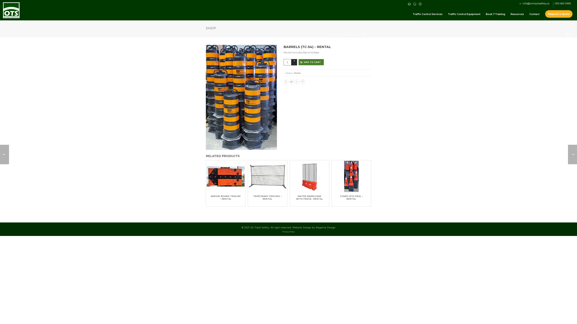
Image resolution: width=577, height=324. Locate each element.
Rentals (297, 73)
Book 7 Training (495, 14)
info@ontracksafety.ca (535, 3)
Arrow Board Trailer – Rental (226, 197)
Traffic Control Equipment (464, 14)
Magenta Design (326, 227)
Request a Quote (559, 14)
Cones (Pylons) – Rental (351, 197)
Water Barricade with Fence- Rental (309, 197)
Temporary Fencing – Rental (267, 197)
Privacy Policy (288, 232)
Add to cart (312, 62)
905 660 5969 (563, 3)
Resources (517, 14)
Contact (534, 14)
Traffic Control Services (428, 14)
